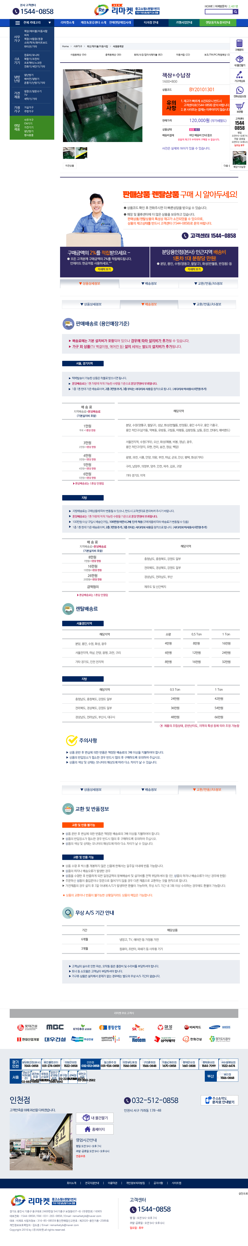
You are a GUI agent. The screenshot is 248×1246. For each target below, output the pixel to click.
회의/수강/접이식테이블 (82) (148, 55)
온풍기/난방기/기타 (34, 82)
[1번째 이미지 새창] (69, 153)
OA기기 (28, 123)
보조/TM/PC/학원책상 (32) (218, 55)
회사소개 (71, 1183)
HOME (209, 6)
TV (25, 95)
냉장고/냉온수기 (33, 91)
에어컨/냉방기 (31, 79)
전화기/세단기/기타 (34, 66)
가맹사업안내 (184, 22)
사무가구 (29, 120)
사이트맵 (176, 1183)
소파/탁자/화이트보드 (35, 42)
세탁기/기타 (30, 99)
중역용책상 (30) (113, 55)
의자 (26, 35)
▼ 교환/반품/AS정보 (208, 284)
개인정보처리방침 (135, 1183)
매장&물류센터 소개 (93, 22)
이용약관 (112, 1183)
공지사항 (158, 1183)
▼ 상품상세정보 (89, 284)
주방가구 (29, 111)
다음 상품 (228, 166)
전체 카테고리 (31, 22)
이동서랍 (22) (183, 55)
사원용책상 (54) (78, 55)
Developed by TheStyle (158, 1228)
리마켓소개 (67, 22)
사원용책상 (118, 46)
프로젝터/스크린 (33, 62)
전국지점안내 (92, 1183)
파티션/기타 (30, 46)
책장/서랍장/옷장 (33, 39)
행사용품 (29, 135)
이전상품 (69, 166)
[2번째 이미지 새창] (81, 153)
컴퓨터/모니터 (31, 55)
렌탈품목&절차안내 (218, 22)
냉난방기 (29, 75)
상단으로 (243, 1193)
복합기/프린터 (31, 59)
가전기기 (29, 127)
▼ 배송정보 (149, 284)
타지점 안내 (151, 22)
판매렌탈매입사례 (120, 22)
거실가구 (29, 107)
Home (65, 46)
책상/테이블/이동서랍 (35, 31)
